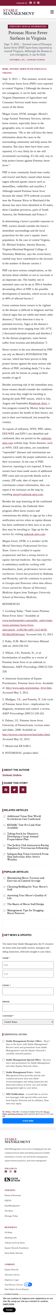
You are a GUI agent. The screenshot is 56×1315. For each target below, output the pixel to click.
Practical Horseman (13, 1195)
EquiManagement (12, 1205)
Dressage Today (11, 1216)
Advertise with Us (12, 1275)
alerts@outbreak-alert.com (28, 494)
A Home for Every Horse (15, 1243)
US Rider (8, 1232)
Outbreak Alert (38, 403)
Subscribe (28, 1121)
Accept (9, 1309)
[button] (5, 789)
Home (5, 69)
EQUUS (8, 1200)
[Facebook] (30, 3)
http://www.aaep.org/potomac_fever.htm (28, 687)
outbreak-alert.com (34, 534)
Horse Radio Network (14, 1253)
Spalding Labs (11, 1237)
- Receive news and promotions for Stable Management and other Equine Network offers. (28, 1063)
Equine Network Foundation (17, 1248)
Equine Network (11, 1269)
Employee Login (12, 1280)
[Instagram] (34, 3)
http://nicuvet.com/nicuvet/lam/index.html (26, 734)
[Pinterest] (38, 3)
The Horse (9, 1211)
